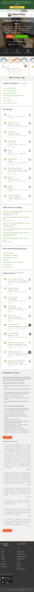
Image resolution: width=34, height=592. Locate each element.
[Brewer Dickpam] (29, 132)
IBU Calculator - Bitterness (10, 103)
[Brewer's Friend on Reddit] (25, 544)
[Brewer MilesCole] (29, 307)
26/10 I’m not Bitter (13, 333)
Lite (9, 114)
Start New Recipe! (21, 36)
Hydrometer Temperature (10, 93)
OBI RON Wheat (12, 159)
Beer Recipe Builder (17, 52)
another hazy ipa (13, 297)
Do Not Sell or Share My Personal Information (21, 590)
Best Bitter (11, 186)
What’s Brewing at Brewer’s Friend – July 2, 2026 (17, 229)
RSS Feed (29, 589)
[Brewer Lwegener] (29, 168)
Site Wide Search (7, 267)
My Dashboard (20, 559)
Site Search (3, 564)
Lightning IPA (11, 132)
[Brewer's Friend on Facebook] (21, 544)
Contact (19, 564)
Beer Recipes (4, 566)
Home (2, 551)
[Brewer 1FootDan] (29, 123)
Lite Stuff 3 (8, 66)
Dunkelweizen (12, 306)
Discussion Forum (8, 264)
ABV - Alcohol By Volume (9, 90)
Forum (2, 556)
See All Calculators (23, 83)
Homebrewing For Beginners (11, 255)
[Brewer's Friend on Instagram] (18, 544)
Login (17, 10)
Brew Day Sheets (21, 554)
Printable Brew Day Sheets (10, 258)
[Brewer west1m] (25, 66)
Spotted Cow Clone (13, 288)
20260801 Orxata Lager (14, 352)
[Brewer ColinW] (30, 334)
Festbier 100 (11, 315)
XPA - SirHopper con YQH (15, 279)
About (18, 566)
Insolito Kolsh (12, 141)
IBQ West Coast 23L (13, 123)
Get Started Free (17, 7)
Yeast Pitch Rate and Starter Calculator (13, 95)
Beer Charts (6, 260)
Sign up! (10, 36)
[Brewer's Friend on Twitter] (23, 544)
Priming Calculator (8, 100)
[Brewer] (29, 115)
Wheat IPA (11, 177)
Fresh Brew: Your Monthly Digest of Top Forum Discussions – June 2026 (17, 233)
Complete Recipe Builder (9, 88)
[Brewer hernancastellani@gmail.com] (29, 279)
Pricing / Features (21, 569)
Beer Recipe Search (6, 52)
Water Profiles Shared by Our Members (13, 262)
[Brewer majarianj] (29, 288)
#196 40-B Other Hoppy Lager (16, 361)
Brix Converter (7, 98)
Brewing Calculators (8, 253)
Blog (2, 554)
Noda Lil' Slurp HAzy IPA (15, 168)
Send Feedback (21, 589)
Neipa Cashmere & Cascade (16, 342)
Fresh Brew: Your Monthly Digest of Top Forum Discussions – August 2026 (17, 212)
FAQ (2, 559)
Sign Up (24, 10)
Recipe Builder (20, 551)
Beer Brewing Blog (28, 52)
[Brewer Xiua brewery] (29, 196)
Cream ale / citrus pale (14, 195)
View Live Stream (16, 73)
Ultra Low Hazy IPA (13, 324)
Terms (26, 589)
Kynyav (10, 150)
